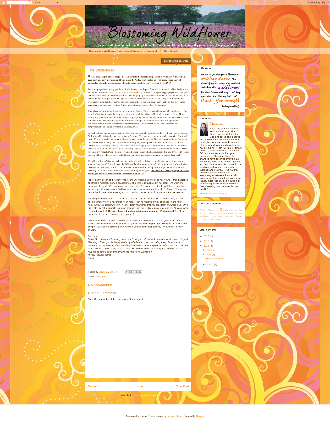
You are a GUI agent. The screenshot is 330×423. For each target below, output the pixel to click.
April (209, 254)
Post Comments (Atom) (145, 395)
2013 (207, 241)
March (210, 264)
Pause (239, 216)
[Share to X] (133, 272)
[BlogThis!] (130, 272)
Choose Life (213, 210)
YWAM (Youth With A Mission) (122, 92)
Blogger (200, 416)
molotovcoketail (175, 416)
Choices (203, 210)
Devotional (101, 276)
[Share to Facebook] (137, 272)
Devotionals (171, 51)
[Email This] (127, 272)
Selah (211, 219)
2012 (207, 245)
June (209, 249)
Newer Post (95, 386)
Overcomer (228, 216)
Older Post (182, 386)
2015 (207, 236)
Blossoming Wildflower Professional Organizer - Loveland (123, 51)
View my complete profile (213, 193)
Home (139, 386)
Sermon (217, 219)
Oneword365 (216, 216)
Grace (224, 214)
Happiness (232, 214)
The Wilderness (214, 258)
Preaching (204, 219)
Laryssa (103, 272)
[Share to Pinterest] (140, 272)
